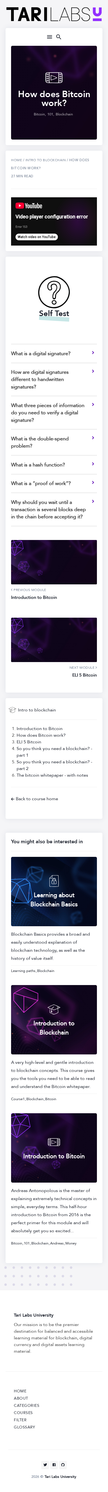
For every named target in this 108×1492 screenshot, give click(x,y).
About (21, 1398)
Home (16, 160)
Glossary (24, 1427)
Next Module (83, 667)
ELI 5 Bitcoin (29, 742)
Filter (20, 1420)
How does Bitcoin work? (41, 735)
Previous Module (29, 590)
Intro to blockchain (37, 710)
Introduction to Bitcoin (40, 729)
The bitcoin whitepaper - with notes (52, 775)
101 (50, 114)
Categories (26, 1405)
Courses (23, 1412)
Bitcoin (39, 114)
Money (70, 1243)
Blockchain (64, 114)
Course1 (18, 1099)
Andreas (57, 1243)
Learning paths (23, 970)
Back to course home (37, 799)
